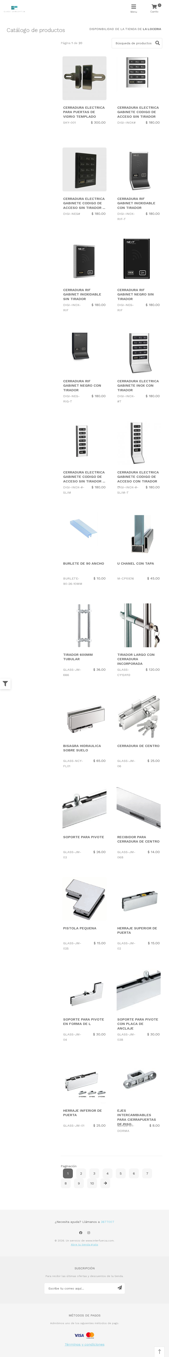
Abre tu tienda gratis (84, 1244)
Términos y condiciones (85, 1344)
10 (92, 1183)
